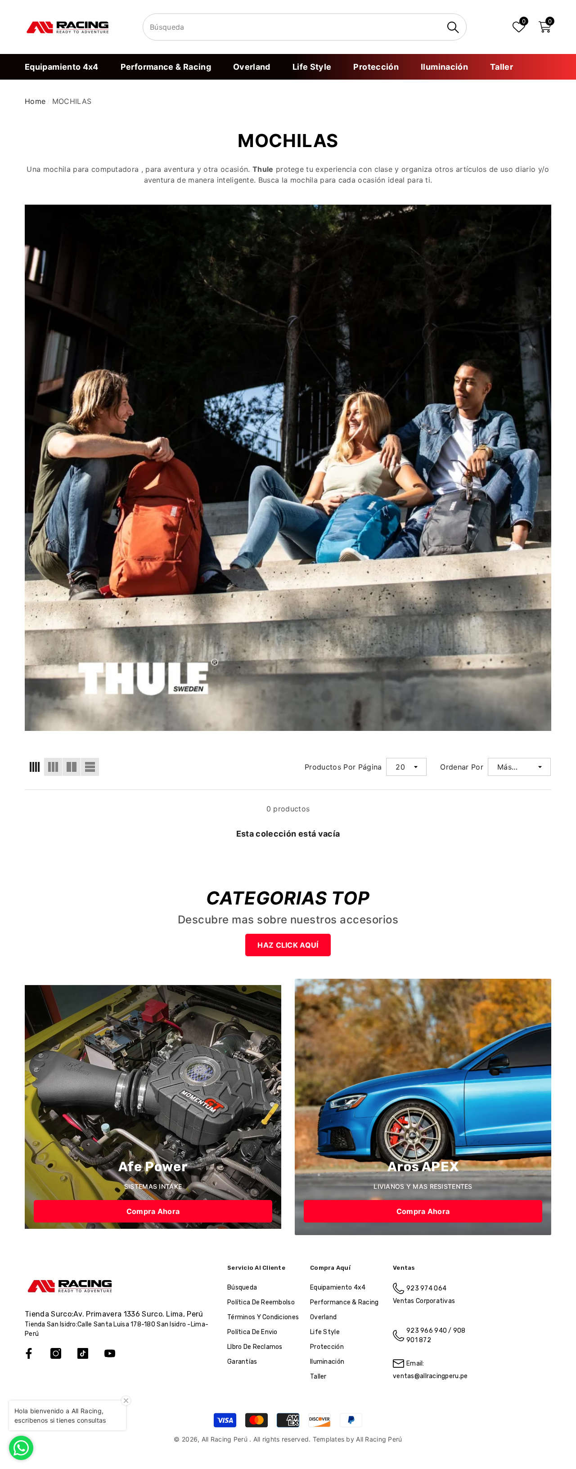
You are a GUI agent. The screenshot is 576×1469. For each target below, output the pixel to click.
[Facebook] (29, 1353)
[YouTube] (110, 1353)
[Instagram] (56, 1353)
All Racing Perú (225, 1439)
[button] (545, 27)
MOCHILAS (72, 101)
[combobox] (293, 27)
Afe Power (153, 1166)
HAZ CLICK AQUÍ (287, 945)
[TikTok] (83, 1353)
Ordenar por (461, 766)
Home (35, 101)
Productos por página (343, 766)
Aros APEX (423, 1166)
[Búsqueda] (305, 26)
